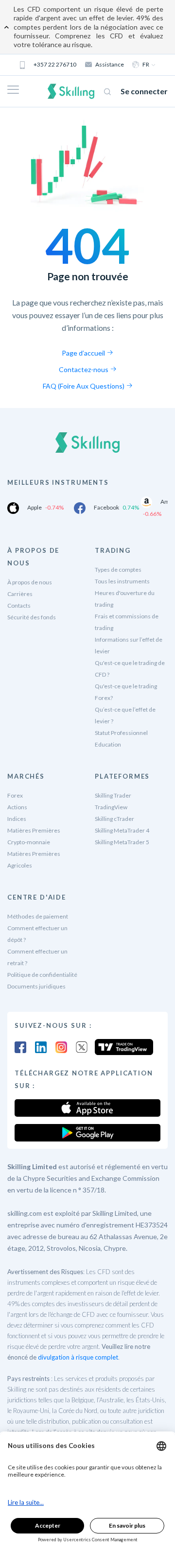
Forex (15, 795)
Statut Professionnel (121, 732)
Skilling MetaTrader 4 (122, 830)
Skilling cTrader (114, 818)
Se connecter (144, 91)
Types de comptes (118, 569)
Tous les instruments (122, 581)
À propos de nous (29, 582)
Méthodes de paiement (37, 916)
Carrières (20, 593)
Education (108, 744)
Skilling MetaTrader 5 (122, 842)
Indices (16, 818)
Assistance (109, 64)
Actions (17, 807)
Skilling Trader (113, 795)
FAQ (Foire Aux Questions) (84, 386)
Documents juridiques (36, 986)
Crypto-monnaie (28, 842)
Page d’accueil (84, 353)
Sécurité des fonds (31, 617)
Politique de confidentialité (42, 974)
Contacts (19, 605)
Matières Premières (33, 830)
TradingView (111, 807)
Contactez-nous (84, 369)
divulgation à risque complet (78, 1357)
